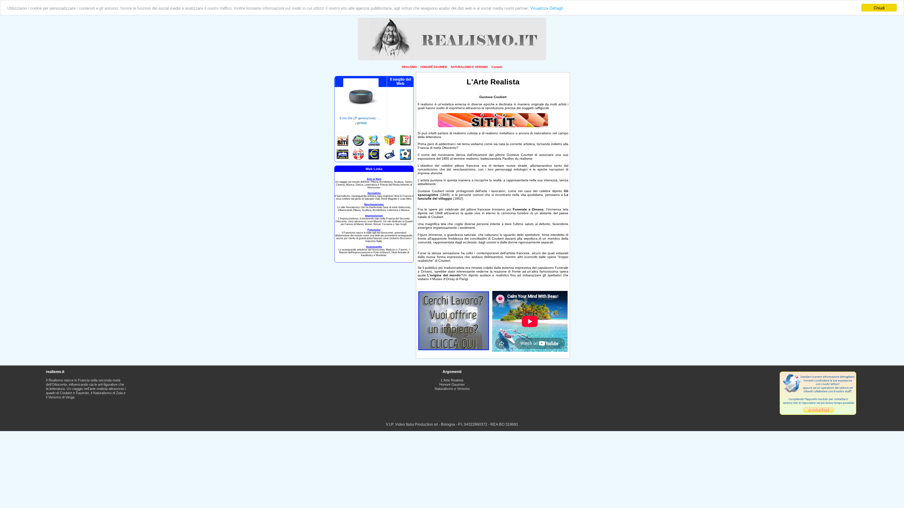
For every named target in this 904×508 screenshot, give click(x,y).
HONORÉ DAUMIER (433, 67)
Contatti (497, 67)
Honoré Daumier (452, 384)
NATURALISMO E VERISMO (469, 67)
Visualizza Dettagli (546, 8)
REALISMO (409, 67)
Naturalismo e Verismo (452, 389)
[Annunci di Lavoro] (453, 349)
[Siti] (493, 126)
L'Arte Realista (452, 380)
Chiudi (879, 8)
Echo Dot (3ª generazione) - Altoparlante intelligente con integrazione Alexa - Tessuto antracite (361, 118)
